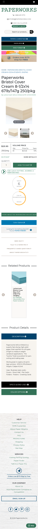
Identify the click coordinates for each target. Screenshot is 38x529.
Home (3, 70)
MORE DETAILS (30, 157)
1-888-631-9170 (19, 15)
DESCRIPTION (18, 336)
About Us (19, 486)
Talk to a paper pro (18, 245)
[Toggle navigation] (3, 1)
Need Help (18, 241)
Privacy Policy (19, 445)
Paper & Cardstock (18, 39)
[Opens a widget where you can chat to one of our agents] (31, 525)
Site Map (19, 448)
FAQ (19, 435)
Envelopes (18, 43)
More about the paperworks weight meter (19, 214)
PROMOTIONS (19, 439)
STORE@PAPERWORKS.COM (20, 19)
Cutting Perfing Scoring (19, 457)
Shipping (19, 442)
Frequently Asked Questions (18, 248)
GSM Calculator (19, 23)
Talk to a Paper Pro (19, 464)
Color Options (18, 222)
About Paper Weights (18, 252)
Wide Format (18, 48)
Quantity (5, 161)
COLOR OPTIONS (18, 392)
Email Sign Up (19, 499)
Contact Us (19, 432)
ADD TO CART (24, 165)
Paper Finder (19, 461)
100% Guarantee (19, 426)
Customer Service (19, 423)
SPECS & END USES (18, 384)
